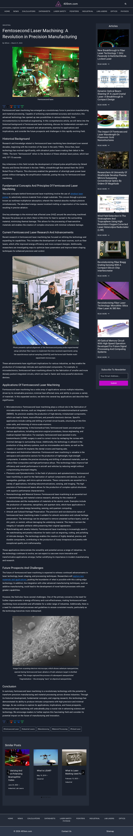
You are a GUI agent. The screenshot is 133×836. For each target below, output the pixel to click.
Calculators (28, 11)
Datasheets (44, 11)
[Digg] (18, 107)
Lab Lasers (102, 11)
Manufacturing (43, 729)
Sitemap (110, 831)
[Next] (83, 772)
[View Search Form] (129, 4)
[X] (7, 107)
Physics (125, 11)
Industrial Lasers (28, 729)
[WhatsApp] (22, 107)
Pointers (74, 11)
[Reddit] (11, 107)
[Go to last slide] (8, 772)
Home (7, 11)
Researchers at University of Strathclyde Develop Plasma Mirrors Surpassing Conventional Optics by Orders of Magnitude (112, 178)
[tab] (41, 797)
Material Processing (59, 729)
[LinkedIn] (15, 107)
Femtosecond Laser (11, 729)
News (16, 11)
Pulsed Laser (75, 729)
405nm (7, 43)
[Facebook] (4, 107)
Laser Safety (60, 11)
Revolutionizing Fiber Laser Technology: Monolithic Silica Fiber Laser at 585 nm (113, 306)
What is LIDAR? (44, 770)
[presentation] (17, 757)
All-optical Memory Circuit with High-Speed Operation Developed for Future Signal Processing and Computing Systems (112, 346)
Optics (114, 11)
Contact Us (66, 831)
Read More (103, 64)
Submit (114, 383)
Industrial (87, 11)
